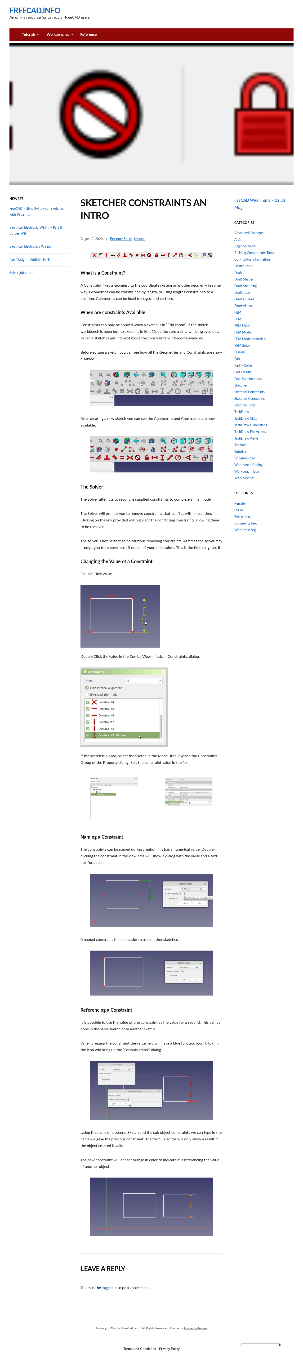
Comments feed (246, 523)
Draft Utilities (244, 299)
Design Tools (243, 266)
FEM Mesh (242, 326)
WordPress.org (245, 530)
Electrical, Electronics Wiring (30, 246)
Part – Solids (243, 365)
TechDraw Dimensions (250, 425)
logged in (109, 1288)
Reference (88, 34)
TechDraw (241, 412)
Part (237, 359)
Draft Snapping (245, 286)
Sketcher (240, 385)
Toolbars (240, 445)
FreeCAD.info (34, 11)
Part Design (242, 372)
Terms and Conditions (139, 1349)
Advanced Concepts (248, 233)
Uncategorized (244, 458)
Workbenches (58, 34)
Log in (238, 510)
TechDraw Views (246, 438)
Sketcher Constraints (249, 392)
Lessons (139, 239)
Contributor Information (252, 259)
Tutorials (29, 34)
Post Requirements (248, 379)
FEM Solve (242, 345)
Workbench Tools (247, 471)
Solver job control (22, 273)
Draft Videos (243, 306)
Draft (238, 273)
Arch (237, 239)
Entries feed (243, 517)
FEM (237, 312)
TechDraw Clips (245, 418)
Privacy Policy (169, 1349)
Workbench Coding (248, 465)
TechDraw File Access (250, 432)
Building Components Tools (254, 253)
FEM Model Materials (250, 339)
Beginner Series (121, 239)
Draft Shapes (244, 279)
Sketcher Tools (244, 405)
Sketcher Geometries (249, 398)
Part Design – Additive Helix (29, 260)
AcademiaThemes (195, 1328)
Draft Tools (242, 292)
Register (240, 503)
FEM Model (242, 332)
